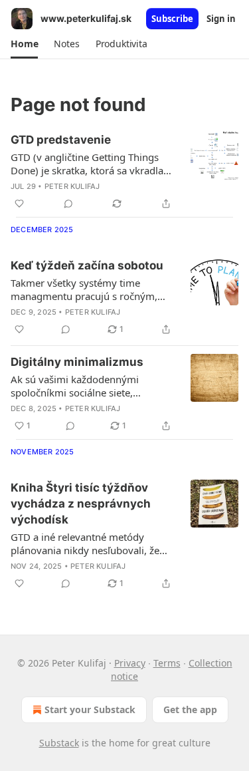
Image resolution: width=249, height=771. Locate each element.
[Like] (19, 204)
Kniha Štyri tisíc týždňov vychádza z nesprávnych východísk (81, 503)
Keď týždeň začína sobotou (87, 265)
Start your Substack (89, 709)
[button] (24, 44)
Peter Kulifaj (72, 186)
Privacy (129, 663)
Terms (167, 663)
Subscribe (172, 19)
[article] (124, 172)
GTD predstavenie (61, 139)
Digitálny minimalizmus (77, 362)
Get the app (190, 709)
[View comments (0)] (68, 204)
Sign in (221, 19)
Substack (59, 742)
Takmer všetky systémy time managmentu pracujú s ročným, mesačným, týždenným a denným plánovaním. (88, 289)
